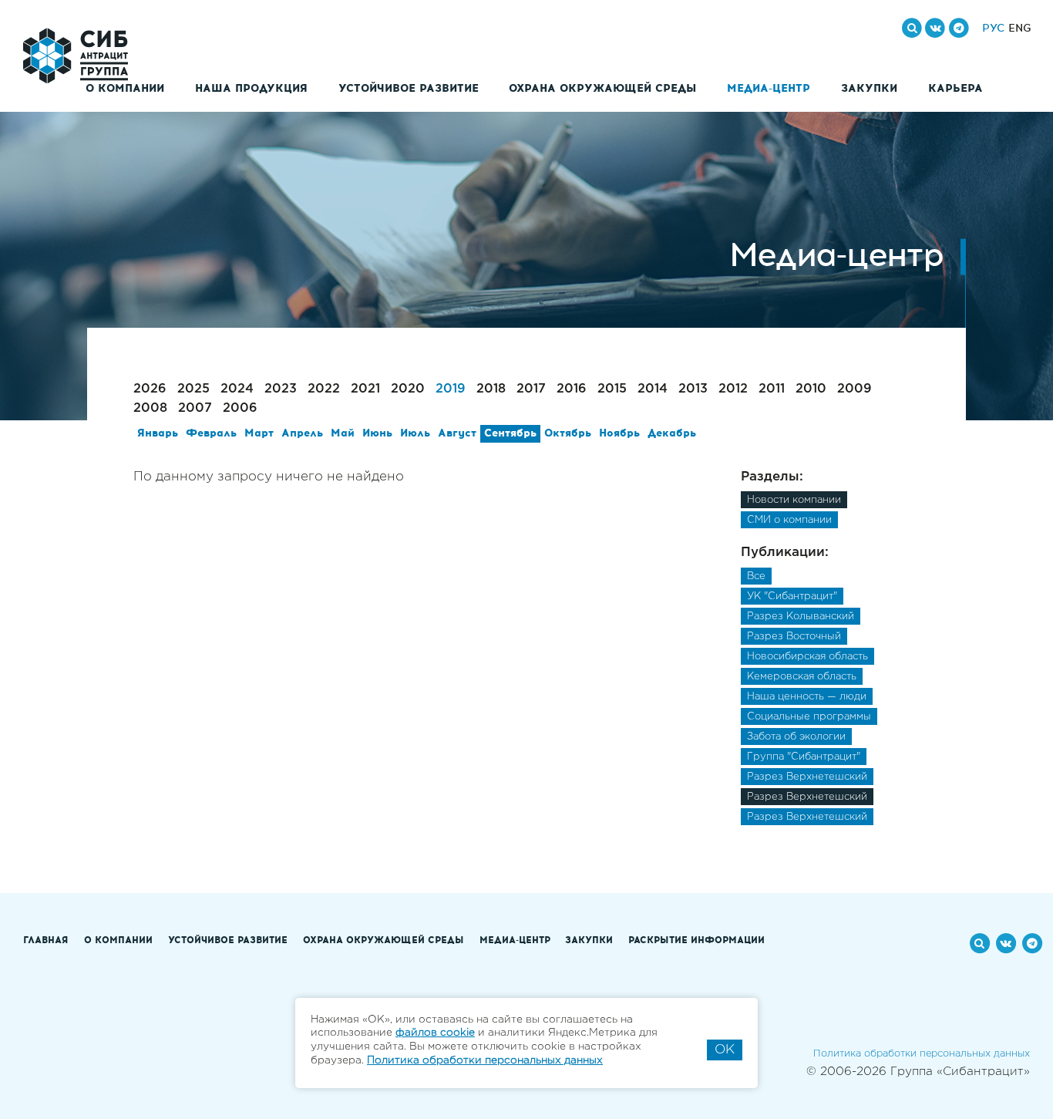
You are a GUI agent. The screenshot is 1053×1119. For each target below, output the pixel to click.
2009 (854, 389)
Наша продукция (251, 88)
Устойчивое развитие (408, 88)
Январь (157, 433)
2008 (150, 408)
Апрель (302, 433)
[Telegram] (959, 28)
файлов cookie (435, 1032)
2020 (408, 389)
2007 (195, 408)
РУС (993, 28)
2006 (240, 408)
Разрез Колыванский (800, 616)
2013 (693, 389)
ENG (1019, 28)
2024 (237, 389)
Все (756, 576)
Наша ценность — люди (806, 697)
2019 (451, 389)
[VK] (935, 28)
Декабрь (672, 433)
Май (343, 433)
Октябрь (567, 433)
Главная (46, 940)
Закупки (869, 88)
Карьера (955, 88)
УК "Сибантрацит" (792, 596)
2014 (653, 389)
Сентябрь (510, 433)
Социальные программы (809, 717)
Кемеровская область (801, 676)
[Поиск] (912, 28)
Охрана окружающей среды (602, 88)
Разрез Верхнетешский (807, 777)
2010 (811, 389)
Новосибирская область (807, 656)
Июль (415, 433)
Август (457, 433)
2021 (365, 389)
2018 (491, 389)
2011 (772, 389)
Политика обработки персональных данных (921, 1054)
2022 (324, 389)
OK (725, 1050)
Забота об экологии (796, 737)
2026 (150, 389)
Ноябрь (619, 433)
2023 (280, 389)
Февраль (211, 433)
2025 (193, 389)
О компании (125, 88)
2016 (572, 389)
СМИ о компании (789, 520)
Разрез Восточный (794, 636)
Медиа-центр (768, 88)
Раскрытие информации (696, 940)
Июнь (377, 433)
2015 (612, 389)
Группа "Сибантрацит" (803, 757)
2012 (733, 389)
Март (259, 433)
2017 (531, 389)
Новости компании (794, 500)
